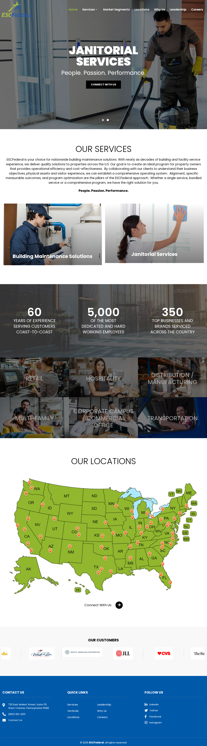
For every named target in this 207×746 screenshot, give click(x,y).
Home (73, 9)
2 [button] (108, 120)
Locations (142, 9)
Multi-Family (34, 418)
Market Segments (116, 9)
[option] (103, 64)
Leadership (178, 9)
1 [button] (103, 120)
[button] (103, 605)
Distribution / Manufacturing (172, 378)
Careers (197, 9)
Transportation (172, 418)
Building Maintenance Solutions (53, 256)
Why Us (159, 9)
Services (88, 9)
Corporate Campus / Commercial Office (103, 418)
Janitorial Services (154, 254)
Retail (34, 378)
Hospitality (103, 378)
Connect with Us (103, 84)
